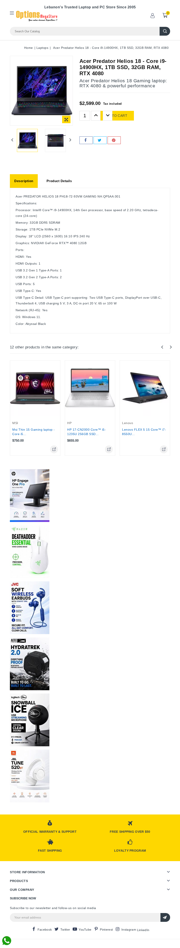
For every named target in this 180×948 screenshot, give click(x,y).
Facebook (45, 929)
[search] (165, 31)
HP (69, 423)
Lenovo (127, 423)
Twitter (65, 929)
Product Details (59, 181)
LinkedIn (143, 930)
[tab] (24, 181)
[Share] (86, 140)
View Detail (54, 449)
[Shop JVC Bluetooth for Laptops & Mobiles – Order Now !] (29, 607)
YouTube (85, 929)
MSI (15, 423)
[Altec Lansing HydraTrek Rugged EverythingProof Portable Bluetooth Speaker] (29, 663)
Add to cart (115, 115)
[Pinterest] (114, 140)
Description (23, 181)
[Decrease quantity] (107, 116)
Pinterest (106, 929)
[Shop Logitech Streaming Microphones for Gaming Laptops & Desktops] (29, 720)
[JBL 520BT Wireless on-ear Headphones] (29, 776)
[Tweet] (100, 140)
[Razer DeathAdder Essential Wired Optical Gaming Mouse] (29, 551)
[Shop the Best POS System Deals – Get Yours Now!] (29, 495)
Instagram (128, 929)
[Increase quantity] (96, 116)
